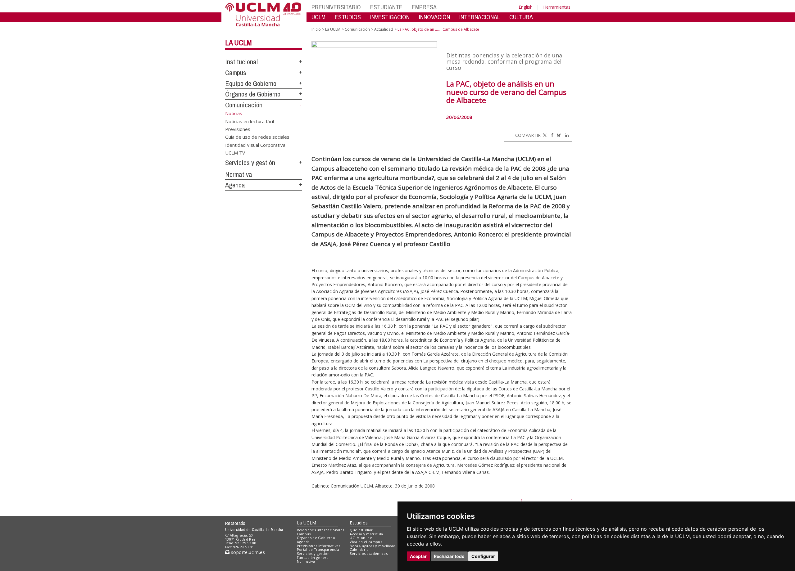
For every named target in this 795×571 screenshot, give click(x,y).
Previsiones (237, 129)
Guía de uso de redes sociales (257, 137)
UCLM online (361, 537)
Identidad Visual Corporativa (255, 145)
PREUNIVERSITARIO (336, 7)
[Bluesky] (558, 135)
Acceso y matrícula (366, 534)
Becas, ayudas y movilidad (372, 545)
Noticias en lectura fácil (249, 121)
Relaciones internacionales (320, 530)
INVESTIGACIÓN (390, 17)
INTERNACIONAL (479, 17)
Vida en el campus (366, 541)
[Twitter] (545, 135)
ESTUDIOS (348, 17)
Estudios (359, 523)
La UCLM (238, 42)
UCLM (318, 17)
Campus (235, 72)
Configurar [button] (483, 556)
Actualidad (383, 29)
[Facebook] (550, 135)
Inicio (316, 29)
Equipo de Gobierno (250, 83)
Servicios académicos (369, 553)
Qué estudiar (361, 530)
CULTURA (521, 17)
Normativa (238, 174)
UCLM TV (235, 153)
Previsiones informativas (318, 545)
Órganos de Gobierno (252, 94)
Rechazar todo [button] (449, 556)
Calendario (359, 549)
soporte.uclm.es (247, 552)
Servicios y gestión (250, 162)
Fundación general (313, 557)
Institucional (241, 61)
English (526, 7)
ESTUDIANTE (386, 7)
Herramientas (556, 7)
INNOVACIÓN (434, 17)
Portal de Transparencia (318, 549)
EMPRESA (424, 7)
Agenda (235, 185)
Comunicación (243, 105)
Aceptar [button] (418, 556)
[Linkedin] (565, 135)
